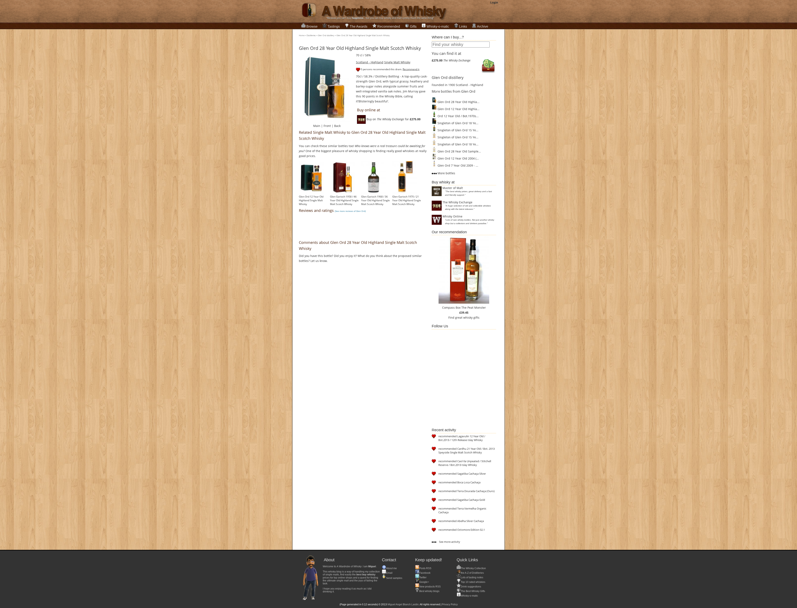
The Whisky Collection (473, 568)
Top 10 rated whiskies (473, 582)
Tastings (334, 26)
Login (494, 2)
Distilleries (311, 35)
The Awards (358, 26)
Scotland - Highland (369, 62)
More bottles (446, 173)
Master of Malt (453, 188)
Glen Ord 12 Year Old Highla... (458, 109)
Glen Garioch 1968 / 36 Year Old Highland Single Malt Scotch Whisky (375, 200)
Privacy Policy (450, 604)
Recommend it (411, 69)
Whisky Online (452, 216)
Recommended (388, 26)
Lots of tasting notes (472, 577)
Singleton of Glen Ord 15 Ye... (457, 130)
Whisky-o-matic (438, 26)
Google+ (424, 582)
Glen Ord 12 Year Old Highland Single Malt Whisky (311, 200)
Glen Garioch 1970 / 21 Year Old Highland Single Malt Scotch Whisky (406, 200)
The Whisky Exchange (457, 202)
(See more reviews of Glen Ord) (350, 211)
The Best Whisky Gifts (473, 591)
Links (463, 26)
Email (389, 572)
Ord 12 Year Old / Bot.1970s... (458, 116)
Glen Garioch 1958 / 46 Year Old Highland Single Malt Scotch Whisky (344, 200)
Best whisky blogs (429, 591)
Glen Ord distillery (326, 35)
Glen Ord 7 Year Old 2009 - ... (457, 165)
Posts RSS (425, 568)
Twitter (423, 577)
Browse (312, 26)
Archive (482, 26)
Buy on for (393, 119)
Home (301, 35)
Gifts (413, 26)
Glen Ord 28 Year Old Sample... (459, 151)
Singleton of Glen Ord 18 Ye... (457, 123)
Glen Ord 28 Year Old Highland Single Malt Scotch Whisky (363, 35)
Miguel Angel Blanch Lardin (403, 604)
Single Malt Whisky (397, 62)
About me (391, 568)
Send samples (394, 578)
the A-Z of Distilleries (472, 572)
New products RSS (430, 586)
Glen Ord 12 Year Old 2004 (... (458, 158)
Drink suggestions (471, 586)
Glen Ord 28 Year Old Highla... (458, 102)
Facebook (424, 572)
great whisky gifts (467, 317)
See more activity (449, 542)
